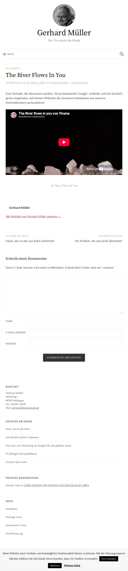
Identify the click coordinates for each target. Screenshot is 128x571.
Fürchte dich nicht (16, 462)
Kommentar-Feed (16, 525)
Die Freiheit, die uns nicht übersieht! (98, 241)
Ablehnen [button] (55, 565)
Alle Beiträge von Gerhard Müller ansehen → (33, 216)
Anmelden (11, 508)
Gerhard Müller (64, 33)
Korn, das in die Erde (18, 428)
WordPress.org (14, 533)
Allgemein (13, 68)
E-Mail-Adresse (16, 332)
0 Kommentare (79, 82)
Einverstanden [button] (108, 558)
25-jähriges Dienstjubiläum (21, 453)
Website (11, 344)
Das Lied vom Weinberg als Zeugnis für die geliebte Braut (39, 445)
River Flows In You (66, 185)
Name (9, 321)
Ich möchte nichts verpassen (22, 437)
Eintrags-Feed (14, 517)
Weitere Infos (72, 565)
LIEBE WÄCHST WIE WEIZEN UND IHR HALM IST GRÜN (56, 485)
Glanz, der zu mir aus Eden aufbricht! (30, 241)
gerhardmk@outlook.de (25, 407)
